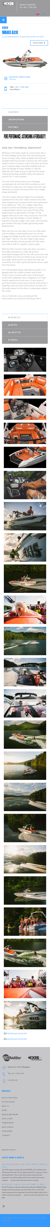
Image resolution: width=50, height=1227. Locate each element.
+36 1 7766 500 (30, 7)
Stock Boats (8, 1102)
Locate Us (13, 1080)
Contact (6, 1135)
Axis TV (5, 1106)
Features (13, 127)
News (4, 1110)
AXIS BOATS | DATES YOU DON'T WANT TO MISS (23, 1184)
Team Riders (8, 1123)
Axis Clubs (7, 1118)
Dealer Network (10, 1114)
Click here (19, 78)
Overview (13, 112)
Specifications (16, 119)
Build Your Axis (9, 1098)
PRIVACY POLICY (9, 1150)
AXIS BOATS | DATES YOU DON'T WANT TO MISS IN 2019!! (24, 1166)
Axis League (7, 1127)
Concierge (7, 1131)
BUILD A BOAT (38, 43)
